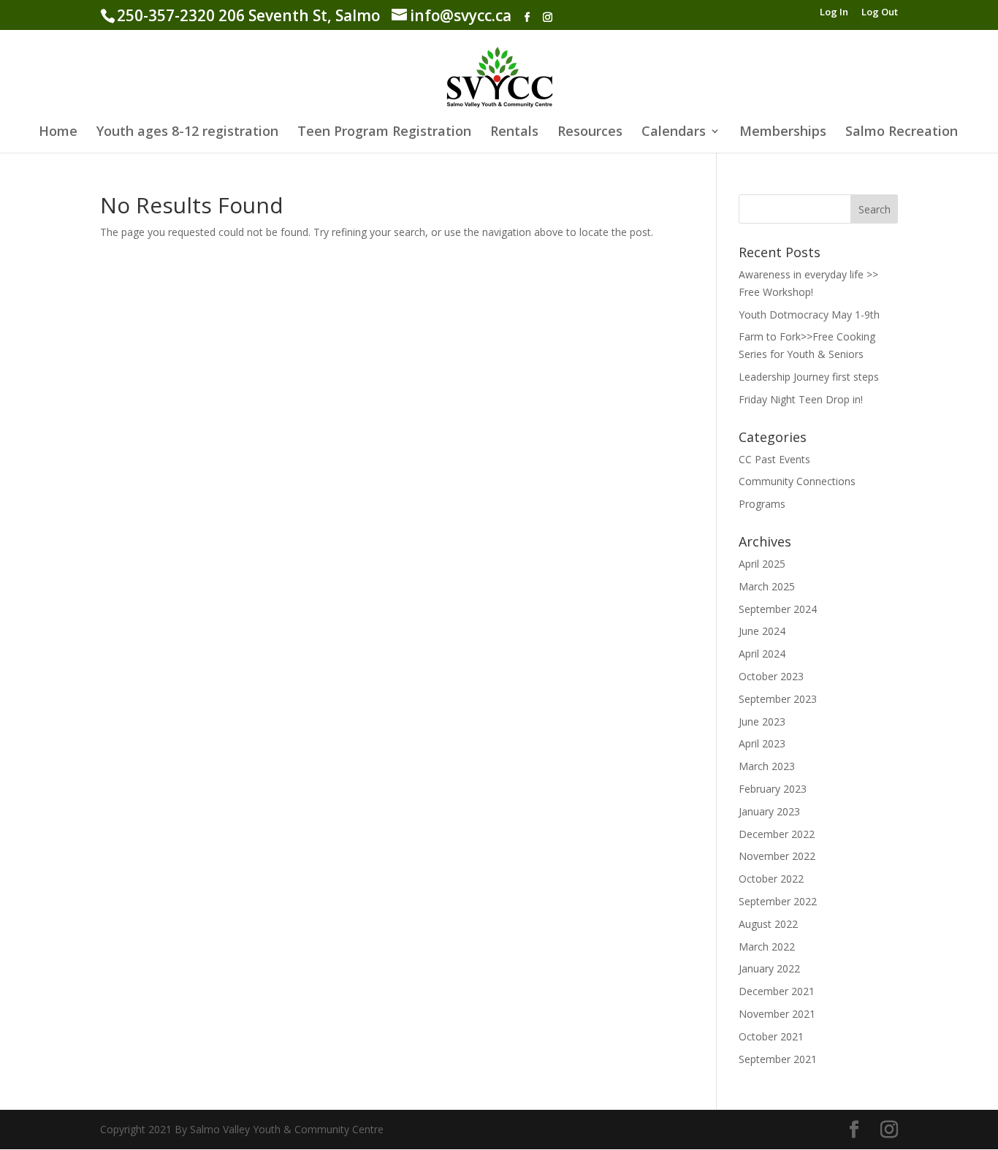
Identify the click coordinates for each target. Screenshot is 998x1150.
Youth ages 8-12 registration (187, 133)
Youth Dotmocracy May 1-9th (809, 314)
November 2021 (777, 1014)
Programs (762, 504)
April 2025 (762, 564)
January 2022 (769, 968)
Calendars (673, 133)
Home (58, 133)
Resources (589, 133)
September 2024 (778, 609)
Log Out (879, 12)
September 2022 (778, 901)
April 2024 (762, 653)
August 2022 (768, 924)
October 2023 (771, 676)
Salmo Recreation (901, 133)
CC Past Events (774, 459)
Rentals (514, 133)
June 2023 (762, 721)
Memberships (782, 133)
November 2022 (777, 856)
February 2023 (773, 789)
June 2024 (762, 631)
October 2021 (771, 1036)
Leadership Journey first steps (809, 377)
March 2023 (767, 766)
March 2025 (767, 586)
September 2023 (778, 699)
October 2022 (771, 879)
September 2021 (778, 1059)
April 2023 (762, 743)
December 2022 (777, 834)
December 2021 (777, 991)
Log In (834, 12)
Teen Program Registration (384, 133)
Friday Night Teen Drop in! (801, 399)
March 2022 (767, 946)
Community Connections (797, 481)
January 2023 (769, 811)
